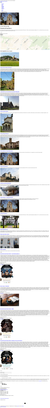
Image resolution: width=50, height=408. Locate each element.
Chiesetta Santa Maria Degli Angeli (5, 183)
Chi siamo (1, 398)
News (3, 1)
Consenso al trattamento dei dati (4, 374)
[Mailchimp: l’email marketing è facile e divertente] (4, 384)
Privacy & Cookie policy (3, 406)
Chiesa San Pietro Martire (4, 111)
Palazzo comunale (3, 249)
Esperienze (3, 8)
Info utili (8, 398)
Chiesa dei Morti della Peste (4, 133)
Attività (2, 7)
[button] (25, 42)
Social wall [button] (6, 1)
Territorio (3, 3)
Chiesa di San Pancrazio (4, 166)
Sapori (2, 4)
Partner (5, 398)
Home (2, 10)
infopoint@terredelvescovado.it (4, 389)
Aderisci (4, 398)
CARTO (49, 49)
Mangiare (3, 6)
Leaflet (43, 49)
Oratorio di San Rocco (3, 213)
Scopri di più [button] (1, 264)
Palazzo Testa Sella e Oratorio (4, 234)
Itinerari (3, 5)
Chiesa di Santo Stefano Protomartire (6, 67)
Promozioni (1, 1)
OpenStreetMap (45, 49)
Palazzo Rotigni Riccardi (4, 229)
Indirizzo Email (2, 372)
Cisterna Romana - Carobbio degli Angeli (6, 197)
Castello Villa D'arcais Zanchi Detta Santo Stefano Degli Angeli (9, 91)
